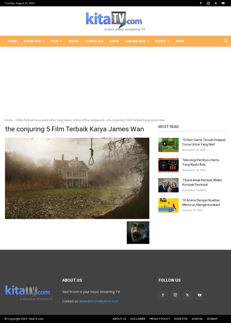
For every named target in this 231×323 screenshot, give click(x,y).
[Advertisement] (115, 80)
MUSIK (74, 41)
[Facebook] (200, 3)
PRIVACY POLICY (160, 319)
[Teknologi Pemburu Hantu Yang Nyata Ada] (168, 165)
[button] (225, 41)
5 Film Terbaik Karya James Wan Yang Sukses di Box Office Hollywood (60, 120)
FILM (54, 41)
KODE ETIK (180, 319)
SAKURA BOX (135, 41)
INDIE (180, 41)
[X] (215, 3)
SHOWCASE (32, 41)
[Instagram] (208, 3)
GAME (114, 41)
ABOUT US (119, 319)
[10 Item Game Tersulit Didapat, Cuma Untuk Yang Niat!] (168, 145)
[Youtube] (223, 3)
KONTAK (197, 319)
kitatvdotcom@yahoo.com (99, 301)
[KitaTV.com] (115, 21)
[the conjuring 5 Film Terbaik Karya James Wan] (77, 178)
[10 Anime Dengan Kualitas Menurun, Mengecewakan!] (168, 205)
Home (9, 120)
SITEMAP (212, 319)
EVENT (160, 41)
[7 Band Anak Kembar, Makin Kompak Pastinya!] (168, 185)
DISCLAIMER (137, 319)
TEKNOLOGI (94, 41)
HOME (12, 41)
